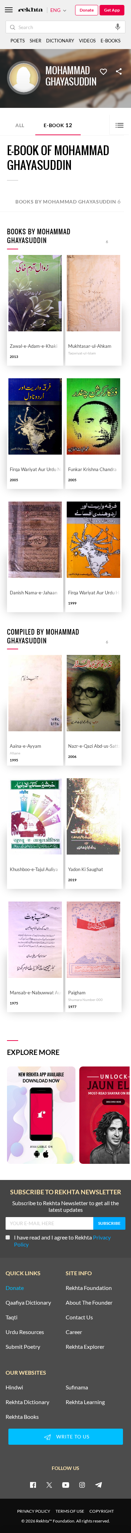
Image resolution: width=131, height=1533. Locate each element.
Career (74, 1332)
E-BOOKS (111, 40)
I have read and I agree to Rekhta (62, 1241)
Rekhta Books (22, 1417)
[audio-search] (117, 26)
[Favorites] (103, 71)
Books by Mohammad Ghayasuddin (68, 201)
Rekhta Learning (85, 1402)
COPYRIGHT (101, 1511)
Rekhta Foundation (89, 1288)
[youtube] (65, 1484)
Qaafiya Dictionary (28, 1302)
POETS (17, 40)
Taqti (11, 1317)
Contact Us (79, 1317)
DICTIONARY (60, 40)
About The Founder (89, 1302)
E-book (58, 125)
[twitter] (49, 1484)
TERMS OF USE (70, 1511)
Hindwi (14, 1387)
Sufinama (77, 1387)
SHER (35, 40)
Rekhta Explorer (85, 1346)
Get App (112, 10)
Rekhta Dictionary (27, 1402)
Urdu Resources (25, 1332)
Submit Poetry (23, 1346)
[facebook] (32, 1484)
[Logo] (30, 10)
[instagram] (82, 1484)
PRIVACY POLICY (33, 1511)
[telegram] (98, 1484)
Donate (87, 10)
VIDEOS (87, 40)
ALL (19, 125)
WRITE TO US (72, 1436)
